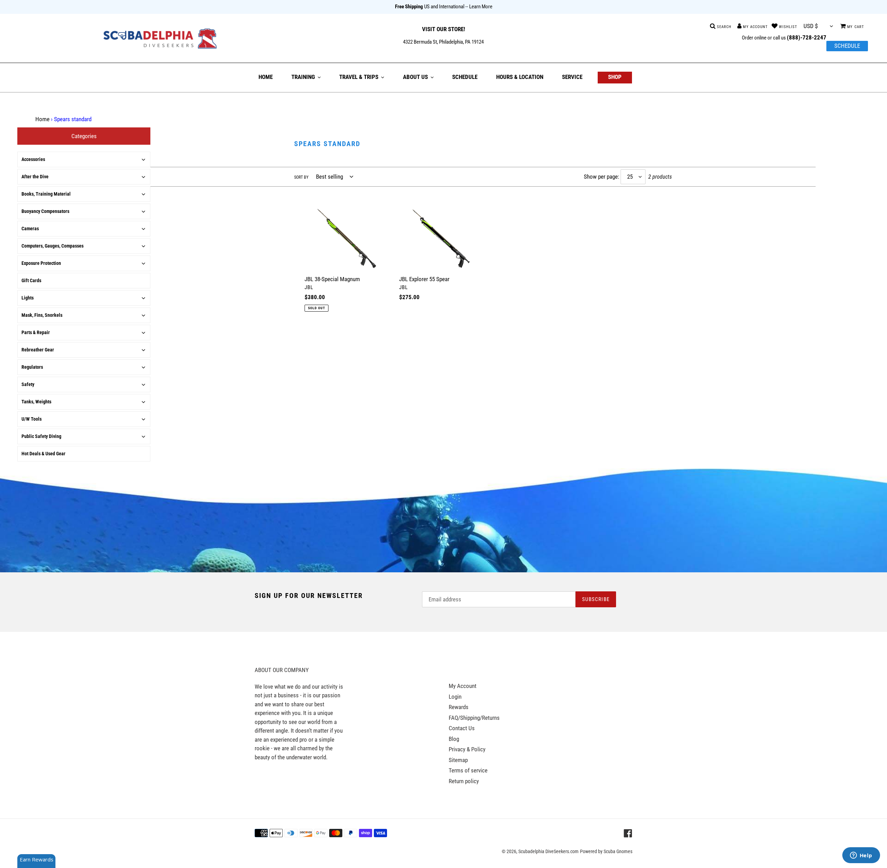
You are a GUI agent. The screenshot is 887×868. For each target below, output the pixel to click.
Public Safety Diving (41, 436)
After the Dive (35, 176)
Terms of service (468, 770)
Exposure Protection (41, 263)
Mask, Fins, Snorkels (41, 315)
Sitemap (458, 760)
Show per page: (601, 176)
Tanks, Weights (36, 401)
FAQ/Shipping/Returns (474, 717)
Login (455, 696)
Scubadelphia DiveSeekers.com (548, 851)
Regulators (32, 367)
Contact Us (462, 728)
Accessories (33, 159)
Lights (27, 298)
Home (42, 119)
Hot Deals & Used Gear (43, 453)
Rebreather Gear (37, 349)
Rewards (458, 707)
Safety (27, 384)
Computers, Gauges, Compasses (52, 246)
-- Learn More (478, 6)
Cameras (30, 228)
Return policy (464, 781)
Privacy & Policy (467, 749)
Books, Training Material (46, 194)
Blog (454, 738)
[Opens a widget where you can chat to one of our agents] (861, 856)
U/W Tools (31, 419)
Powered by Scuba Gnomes (606, 851)
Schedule (847, 45)
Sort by (301, 177)
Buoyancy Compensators (45, 211)
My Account (462, 685)
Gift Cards (31, 280)
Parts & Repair (35, 332)
